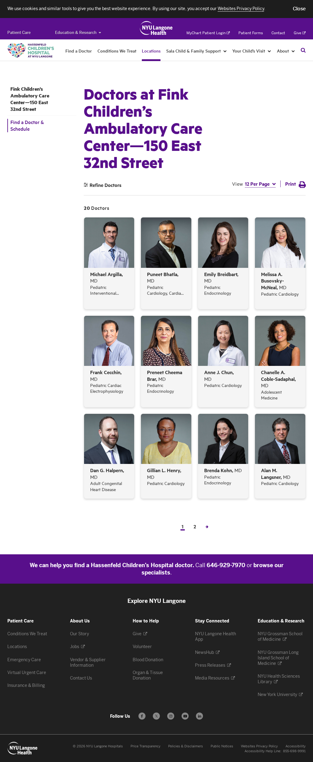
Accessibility (295, 746)
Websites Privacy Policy (259, 746)
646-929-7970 (226, 565)
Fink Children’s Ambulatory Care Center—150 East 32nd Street (29, 99)
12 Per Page (257, 183)
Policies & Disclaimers (185, 746)
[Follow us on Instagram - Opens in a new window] (170, 716)
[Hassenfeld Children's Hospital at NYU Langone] (30, 50)
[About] (293, 50)
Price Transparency (145, 746)
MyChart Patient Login (206, 33)
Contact (278, 33)
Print (290, 183)
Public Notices (222, 746)
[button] (299, 8)
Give (297, 33)
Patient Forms (250, 33)
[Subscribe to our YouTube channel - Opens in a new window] (185, 716)
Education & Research (76, 32)
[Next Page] (207, 526)
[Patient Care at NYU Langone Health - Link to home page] (156, 28)
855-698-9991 (294, 751)
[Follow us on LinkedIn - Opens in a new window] (199, 716)
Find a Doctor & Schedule (27, 125)
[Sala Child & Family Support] (225, 50)
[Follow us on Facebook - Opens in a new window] (141, 716)
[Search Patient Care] (303, 50)
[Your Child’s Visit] (269, 50)
